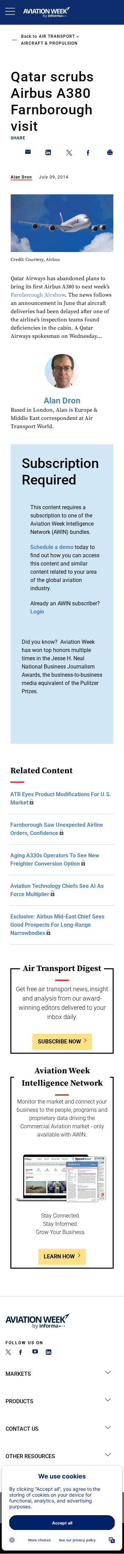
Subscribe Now (59, 1041)
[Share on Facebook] (89, 154)
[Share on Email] (28, 154)
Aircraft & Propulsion (49, 43)
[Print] (110, 154)
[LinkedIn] (48, 1353)
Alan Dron (21, 177)
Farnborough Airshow (38, 295)
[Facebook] (21, 1353)
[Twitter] (8, 1353)
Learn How (59, 1256)
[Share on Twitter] (69, 154)
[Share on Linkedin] (48, 154)
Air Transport (57, 36)
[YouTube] (35, 1353)
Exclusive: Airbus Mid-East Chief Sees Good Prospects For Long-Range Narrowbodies (57, 924)
